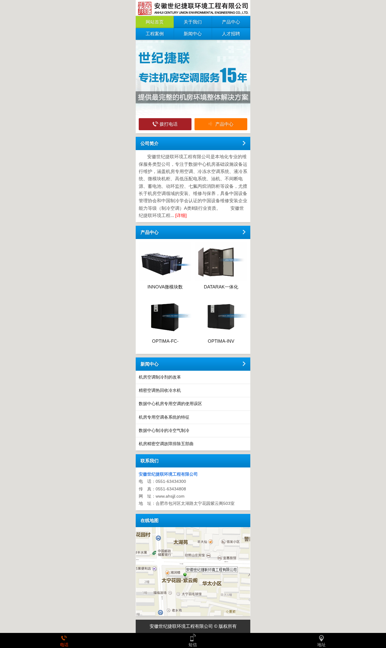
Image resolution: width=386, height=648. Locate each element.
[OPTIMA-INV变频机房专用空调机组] (221, 334)
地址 (321, 644)
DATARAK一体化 (221, 286)
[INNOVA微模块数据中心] (165, 279)
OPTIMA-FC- (165, 341)
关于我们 (193, 21)
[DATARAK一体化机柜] (221, 279)
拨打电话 (169, 124)
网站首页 (155, 21)
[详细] (181, 215)
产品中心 (231, 21)
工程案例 (155, 33)
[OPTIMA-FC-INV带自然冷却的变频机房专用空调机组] (165, 334)
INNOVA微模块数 (165, 286)
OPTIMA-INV (221, 341)
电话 (64, 644)
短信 (192, 644)
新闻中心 (193, 33)
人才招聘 (231, 33)
